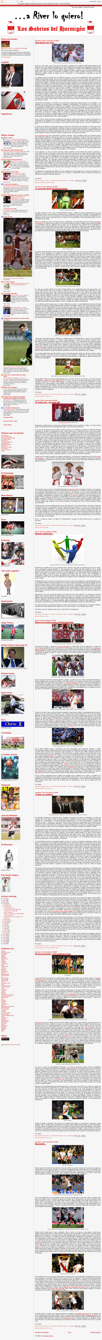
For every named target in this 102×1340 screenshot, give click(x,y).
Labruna (3, 1011)
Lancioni (3, 993)
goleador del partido (92, 1315)
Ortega (3, 973)
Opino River (6, 306)
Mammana (71, 725)
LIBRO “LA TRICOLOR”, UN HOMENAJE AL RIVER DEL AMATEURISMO (18, 198)
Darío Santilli (4, 979)
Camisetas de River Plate (8, 438)
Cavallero (4, 1001)
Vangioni (57, 719)
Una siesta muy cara (44, 42)
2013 (4, 935)
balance (3, 992)
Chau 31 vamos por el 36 (17, 295)
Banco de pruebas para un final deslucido (54, 622)
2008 (4, 943)
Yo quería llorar (7, 210)
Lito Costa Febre (5, 1012)
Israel (2, 965)
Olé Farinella (4, 980)
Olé (2, 998)
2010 (4, 940)
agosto (6, 922)
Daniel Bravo (4, 971)
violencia (3, 962)
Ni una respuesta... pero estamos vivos (53, 954)
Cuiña (3, 1016)
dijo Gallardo (71, 994)
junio (5, 925)
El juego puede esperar (9, 409)
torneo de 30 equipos (63, 646)
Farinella (3, 1028)
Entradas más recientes (42, 1332)
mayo (5, 926)
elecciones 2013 (5, 983)
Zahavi (3, 1024)
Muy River (4, 445)
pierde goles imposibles (58, 1288)
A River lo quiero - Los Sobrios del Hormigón (15, 48)
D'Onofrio (42, 182)
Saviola (66, 763)
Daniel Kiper (4, 997)
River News (4, 440)
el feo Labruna (7, 424)
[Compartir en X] (82, 181)
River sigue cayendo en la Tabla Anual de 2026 (14, 151)
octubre (6, 919)
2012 (4, 937)
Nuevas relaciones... (44, 533)
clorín (2, 988)
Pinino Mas (4, 1025)
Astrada (3, 1000)
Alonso (3, 1002)
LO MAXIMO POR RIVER (10, 293)
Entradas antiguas (95, 1332)
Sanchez (37, 349)
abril (5, 928)
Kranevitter (65, 1036)
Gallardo (42, 396)
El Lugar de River (8, 417)
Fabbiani (3, 1027)
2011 (4, 939)
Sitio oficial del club (6, 436)
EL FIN (5, 389)
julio (5, 923)
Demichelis (4, 1018)
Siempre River (5, 1020)
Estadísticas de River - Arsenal (18, 307)
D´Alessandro (5, 1009)
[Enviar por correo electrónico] (78, 181)
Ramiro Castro (5, 1014)
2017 (4, 900)
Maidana (87, 1028)
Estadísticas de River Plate (11, 171)
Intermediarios (5, 974)
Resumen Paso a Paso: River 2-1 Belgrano (14, 278)
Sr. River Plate (5, 987)
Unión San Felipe (6, 449)
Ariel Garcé (4, 1003)
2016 (4, 902)
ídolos (3, 960)
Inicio (69, 1332)
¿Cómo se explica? (44, 794)
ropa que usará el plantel (64, 422)
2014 (74, 495)
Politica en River (8, 137)
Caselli (3, 967)
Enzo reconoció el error (42, 135)
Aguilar (3, 956)
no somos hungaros (9, 281)
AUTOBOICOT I (7, 400)
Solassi (3, 991)
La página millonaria (6, 442)
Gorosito (3, 1010)
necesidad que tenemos (82, 1313)
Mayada (37, 1242)
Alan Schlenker (5, 1007)
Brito (2, 1030)
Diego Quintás (5, 975)
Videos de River (7, 216)
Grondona (4, 969)
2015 (47, 496)
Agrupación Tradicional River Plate (13, 150)
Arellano (51, 756)
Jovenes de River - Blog (10, 421)
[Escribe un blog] (80, 181)
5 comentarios (70, 525)
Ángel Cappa (4, 978)
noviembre (7, 906)
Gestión (52, 182)
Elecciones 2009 (5, 985)
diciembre (6, 905)
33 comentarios (70, 180)
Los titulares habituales (71, 682)
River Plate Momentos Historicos (12, 159)
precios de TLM (73, 489)
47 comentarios (70, 614)
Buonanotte (4, 1021)
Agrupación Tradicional (7, 1006)
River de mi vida (48, 396)
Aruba (3, 451)
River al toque (5, 435)
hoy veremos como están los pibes (62, 911)
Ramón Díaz (4, 958)
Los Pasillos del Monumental (11, 408)
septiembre (7, 921)
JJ (1, 976)
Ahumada (4, 989)
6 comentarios (70, 1326)
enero (5, 932)
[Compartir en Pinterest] (86, 181)
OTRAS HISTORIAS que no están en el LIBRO (16, 195)
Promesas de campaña (7, 994)
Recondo (3, 1023)
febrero (6, 931)
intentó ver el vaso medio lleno (53, 380)
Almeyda (3, 961)
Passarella (4, 953)
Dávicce (3, 970)
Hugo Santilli (4, 966)
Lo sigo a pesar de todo (10, 208)
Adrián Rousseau (6, 996)
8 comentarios (70, 945)
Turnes (3, 982)
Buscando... (40, 1144)
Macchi (3, 1005)
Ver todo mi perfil (5, 57)
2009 (4, 942)
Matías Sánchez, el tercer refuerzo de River (14, 367)
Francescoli (47, 182)
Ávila (2, 984)
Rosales (3, 1019)
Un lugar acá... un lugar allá (47, 402)
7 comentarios (70, 786)
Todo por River (5, 443)
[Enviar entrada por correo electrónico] (76, 180)
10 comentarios (70, 394)
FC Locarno (4, 448)
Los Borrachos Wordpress (10, 184)
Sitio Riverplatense (6, 444)
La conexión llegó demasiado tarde (51, 189)
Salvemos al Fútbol (6, 447)
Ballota (3, 1029)
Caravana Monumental (7, 1015)
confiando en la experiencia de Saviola (73, 1287)
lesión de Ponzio (69, 1318)
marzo (6, 929)
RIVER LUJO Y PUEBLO (10, 387)
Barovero (37, 1022)
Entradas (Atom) (48, 1336)
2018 (4, 898)
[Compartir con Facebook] (84, 181)
